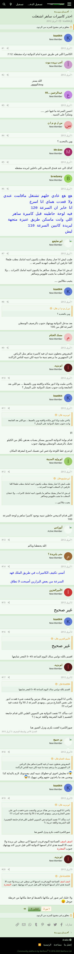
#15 (4, 602)
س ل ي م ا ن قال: (61, 308)
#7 (3, 253)
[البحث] (4, 4)
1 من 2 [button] (46, 908)
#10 (4, 378)
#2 (3, 74)
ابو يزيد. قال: (64, 414)
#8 (3, 301)
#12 (4, 471)
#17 (4, 677)
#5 (3, 162)
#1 (3, 48)
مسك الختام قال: (62, 758)
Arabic (65, 939)
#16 (4, 631)
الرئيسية (47, 944)
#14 (4, 566)
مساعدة (58, 944)
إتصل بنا (68, 944)
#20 (4, 869)
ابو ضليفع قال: (63, 478)
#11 (4, 408)
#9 (3, 347)
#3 (3, 105)
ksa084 (66, 21)
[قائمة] (69, 4)
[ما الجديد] (10, 4)
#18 (4, 751)
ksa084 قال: (64, 684)
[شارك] (8, 48)
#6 (3, 188)
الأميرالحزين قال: (62, 638)
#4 (3, 135)
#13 (4, 539)
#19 (4, 798)
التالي (36, 908)
